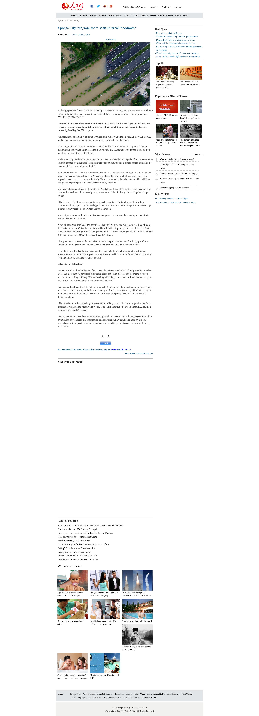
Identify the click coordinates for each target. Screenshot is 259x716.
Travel (136, 15)
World (111, 15)
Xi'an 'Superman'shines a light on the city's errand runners (166, 142)
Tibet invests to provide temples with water (78, 559)
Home (73, 15)
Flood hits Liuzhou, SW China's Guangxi (77, 529)
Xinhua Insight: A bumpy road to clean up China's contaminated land (90, 525)
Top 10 (159, 63)
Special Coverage (165, 15)
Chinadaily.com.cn (104, 693)
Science (144, 15)
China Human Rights (156, 693)
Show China (140, 693)
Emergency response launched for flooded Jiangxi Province (85, 532)
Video (185, 15)
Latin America (162, 202)
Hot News (161, 29)
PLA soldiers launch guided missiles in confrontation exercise (136, 594)
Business (92, 15)
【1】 (103, 336)
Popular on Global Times (171, 96)
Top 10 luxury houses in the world (137, 621)
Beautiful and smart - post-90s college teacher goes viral (103, 622)
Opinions (83, 15)
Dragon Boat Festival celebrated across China (175, 39)
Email (108, 39)
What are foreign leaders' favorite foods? (177, 159)
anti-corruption (189, 202)
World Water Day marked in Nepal (74, 540)
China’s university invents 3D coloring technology (177, 53)
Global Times (89, 693)
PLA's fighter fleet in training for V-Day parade (177, 166)
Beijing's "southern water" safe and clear (77, 548)
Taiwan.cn (119, 693)
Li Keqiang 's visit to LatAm (168, 198)
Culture (127, 15)
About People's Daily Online (124, 707)
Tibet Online (186, 693)
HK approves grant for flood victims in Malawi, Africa (83, 544)
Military (102, 15)
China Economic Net (112, 697)
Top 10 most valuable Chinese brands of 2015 (190, 83)
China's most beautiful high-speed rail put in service (178, 56)
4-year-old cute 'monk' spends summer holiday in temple (70, 594)
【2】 (109, 336)
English (60, 20)
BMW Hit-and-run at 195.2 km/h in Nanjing (179, 173)
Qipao (185, 198)
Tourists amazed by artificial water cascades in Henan (179, 180)
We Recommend (70, 566)
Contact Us (142, 707)
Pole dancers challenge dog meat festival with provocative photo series (190, 142)
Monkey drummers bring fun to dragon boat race (177, 36)
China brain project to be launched (174, 187)
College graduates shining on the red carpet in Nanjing (104, 594)
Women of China (149, 697)
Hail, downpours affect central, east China (77, 536)
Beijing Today (76, 693)
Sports (153, 15)
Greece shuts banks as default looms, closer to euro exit (190, 118)
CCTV (72, 697)
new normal (176, 202)
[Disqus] (105, 401)
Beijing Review (84, 697)
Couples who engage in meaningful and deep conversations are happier (72, 677)
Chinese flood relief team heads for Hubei (77, 555)
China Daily (63, 34)
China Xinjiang (173, 693)
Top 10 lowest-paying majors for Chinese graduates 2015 (165, 84)
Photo (178, 15)
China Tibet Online (131, 697)
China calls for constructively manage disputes (175, 43)
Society (119, 15)
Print (114, 39)
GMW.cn (97, 697)
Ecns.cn (129, 693)
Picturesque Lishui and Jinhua (169, 33)
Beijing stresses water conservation (74, 551)
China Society (73, 20)
